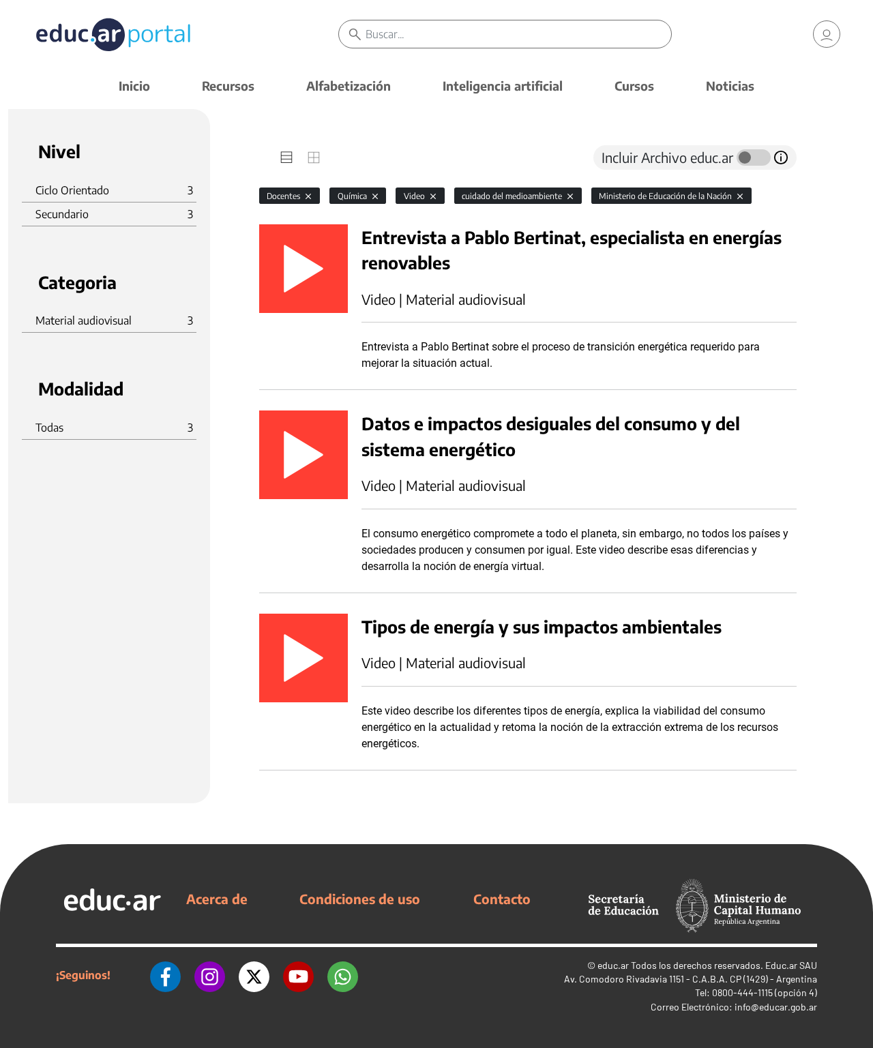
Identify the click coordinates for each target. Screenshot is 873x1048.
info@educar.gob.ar (776, 1007)
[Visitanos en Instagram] (209, 975)
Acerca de (217, 898)
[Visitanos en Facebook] (165, 975)
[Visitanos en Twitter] (254, 975)
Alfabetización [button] (348, 85)
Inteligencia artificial (503, 85)
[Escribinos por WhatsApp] (342, 975)
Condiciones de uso (359, 898)
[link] (826, 34)
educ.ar (613, 965)
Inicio (134, 85)
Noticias (730, 85)
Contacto (502, 898)
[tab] (286, 157)
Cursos (634, 85)
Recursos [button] (228, 85)
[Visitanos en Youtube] (298, 975)
